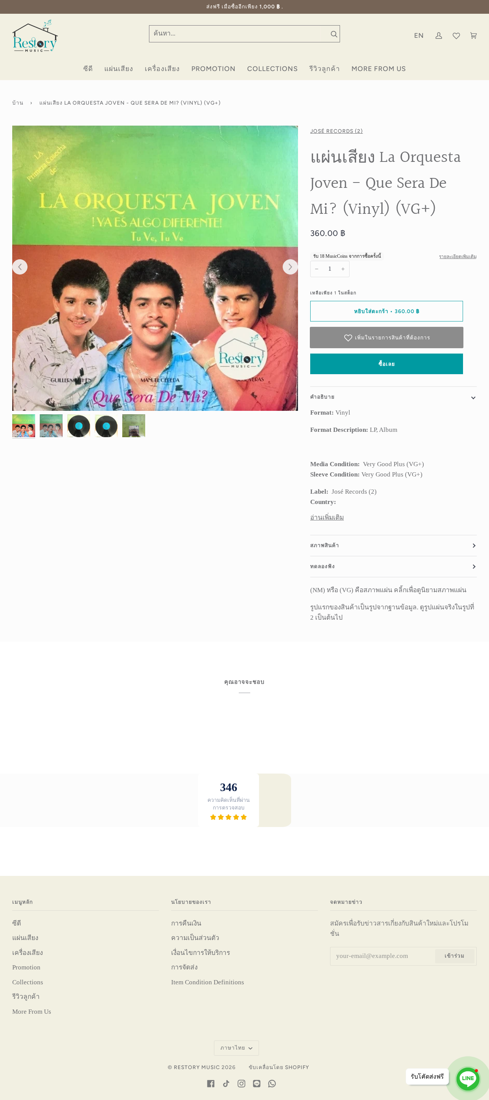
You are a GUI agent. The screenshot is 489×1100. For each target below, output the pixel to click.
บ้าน (17, 103)
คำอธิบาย (322, 397)
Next (286, 267)
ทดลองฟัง (322, 566)
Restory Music (197, 1067)
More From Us (31, 1011)
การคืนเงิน (186, 923)
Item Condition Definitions (207, 982)
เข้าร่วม (455, 956)
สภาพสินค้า (324, 545)
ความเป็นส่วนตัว (195, 938)
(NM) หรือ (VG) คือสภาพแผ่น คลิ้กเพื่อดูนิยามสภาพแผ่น (388, 590)
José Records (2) (336, 131)
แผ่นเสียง (25, 938)
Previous (23, 267)
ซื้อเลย (387, 364)
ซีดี (16, 923)
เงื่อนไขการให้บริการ (200, 952)
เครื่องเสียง (27, 952)
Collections (27, 982)
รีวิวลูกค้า (26, 996)
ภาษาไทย (233, 1048)
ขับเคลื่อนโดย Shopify (279, 1067)
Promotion (26, 967)
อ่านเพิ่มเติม (327, 517)
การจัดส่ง (184, 967)
